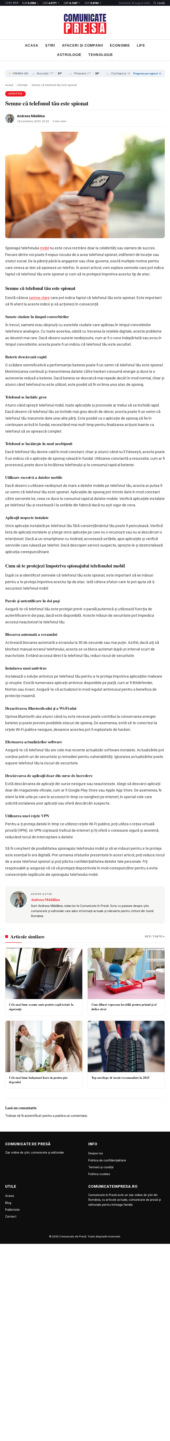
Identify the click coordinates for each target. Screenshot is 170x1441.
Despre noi (95, 1153)
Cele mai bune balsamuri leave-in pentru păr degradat (38, 1079)
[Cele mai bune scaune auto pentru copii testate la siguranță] (43, 973)
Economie (120, 45)
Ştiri (50, 45)
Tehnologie (100, 55)
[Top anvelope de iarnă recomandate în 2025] (126, 1046)
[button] (159, 2)
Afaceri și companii (82, 45)
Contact (10, 1216)
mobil (44, 248)
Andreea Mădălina (31, 116)
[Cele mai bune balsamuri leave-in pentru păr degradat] (43, 1046)
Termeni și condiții (100, 1167)
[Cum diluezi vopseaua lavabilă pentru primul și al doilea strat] (126, 973)
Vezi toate (153, 936)
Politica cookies (99, 1174)
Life (141, 45)
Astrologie (69, 55)
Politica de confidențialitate (107, 1160)
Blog (8, 1203)
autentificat (33, 1116)
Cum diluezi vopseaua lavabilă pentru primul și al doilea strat (124, 1006)
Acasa (31, 45)
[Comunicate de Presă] (85, 23)
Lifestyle (22, 85)
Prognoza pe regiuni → (147, 73)
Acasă (9, 85)
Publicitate (12, 1210)
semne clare (39, 298)
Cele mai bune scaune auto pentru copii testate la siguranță (41, 1006)
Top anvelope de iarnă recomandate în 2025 (120, 1077)
